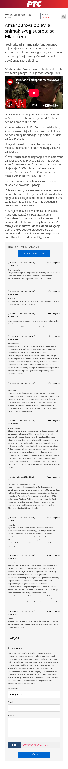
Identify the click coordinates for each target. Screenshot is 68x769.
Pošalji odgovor (53, 262)
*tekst (11, 715)
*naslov (11, 702)
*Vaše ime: (13, 688)
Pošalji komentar (34, 253)
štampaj (63, 16)
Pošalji (34, 754)
